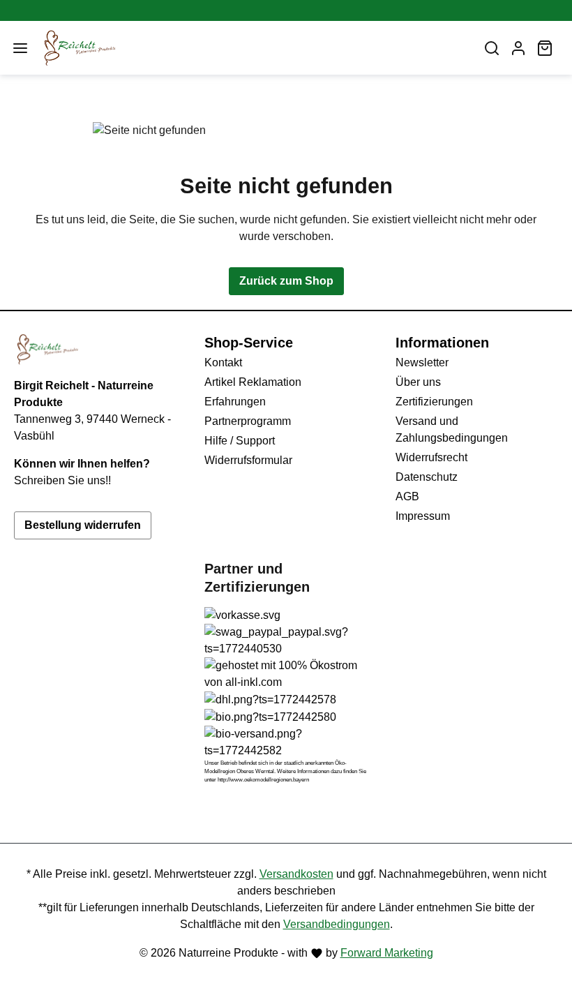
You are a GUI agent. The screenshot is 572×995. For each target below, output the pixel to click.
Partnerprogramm (247, 421)
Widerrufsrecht (431, 457)
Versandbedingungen (336, 924)
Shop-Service (248, 342)
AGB (407, 496)
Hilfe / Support (239, 441)
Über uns (418, 382)
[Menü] (20, 48)
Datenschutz (427, 477)
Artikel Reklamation (252, 382)
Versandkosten (296, 874)
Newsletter (422, 362)
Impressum (423, 516)
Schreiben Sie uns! (61, 480)
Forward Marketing (386, 953)
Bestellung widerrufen (82, 525)
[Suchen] (492, 48)
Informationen (442, 342)
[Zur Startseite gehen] (252, 48)
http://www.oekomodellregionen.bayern (263, 780)
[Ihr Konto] (518, 48)
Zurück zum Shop (286, 281)
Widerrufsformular (248, 460)
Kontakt (223, 362)
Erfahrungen (235, 401)
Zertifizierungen (434, 401)
